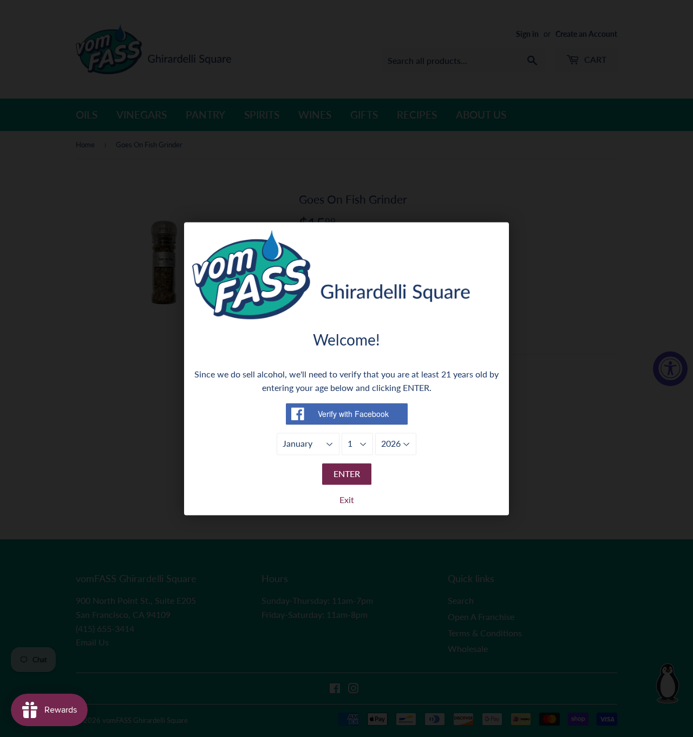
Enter (347, 473)
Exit (346, 499)
